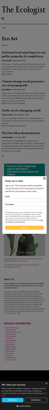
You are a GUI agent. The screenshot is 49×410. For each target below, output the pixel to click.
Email (7, 196)
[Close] (44, 178)
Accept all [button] (12, 400)
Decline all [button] (36, 400)
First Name (9, 204)
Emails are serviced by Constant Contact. (24, 221)
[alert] (24, 395)
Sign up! (24, 227)
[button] (24, 406)
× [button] (46, 383)
